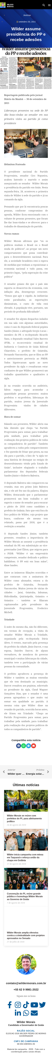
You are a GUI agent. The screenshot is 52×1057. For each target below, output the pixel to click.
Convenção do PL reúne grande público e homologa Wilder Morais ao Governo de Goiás (25, 897)
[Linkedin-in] (17, 1013)
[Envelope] (34, 1013)
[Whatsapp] (26, 1013)
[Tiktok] (26, 1004)
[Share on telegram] (28, 745)
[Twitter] (42, 1004)
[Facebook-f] (9, 1004)
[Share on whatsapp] (23, 745)
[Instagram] (17, 1004)
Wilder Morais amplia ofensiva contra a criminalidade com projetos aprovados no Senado (26, 935)
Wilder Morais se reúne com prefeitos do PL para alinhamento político (24, 818)
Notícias (27, 15)
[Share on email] (33, 745)
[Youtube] (34, 1004)
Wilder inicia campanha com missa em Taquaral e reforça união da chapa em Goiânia (25, 857)
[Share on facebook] (18, 745)
